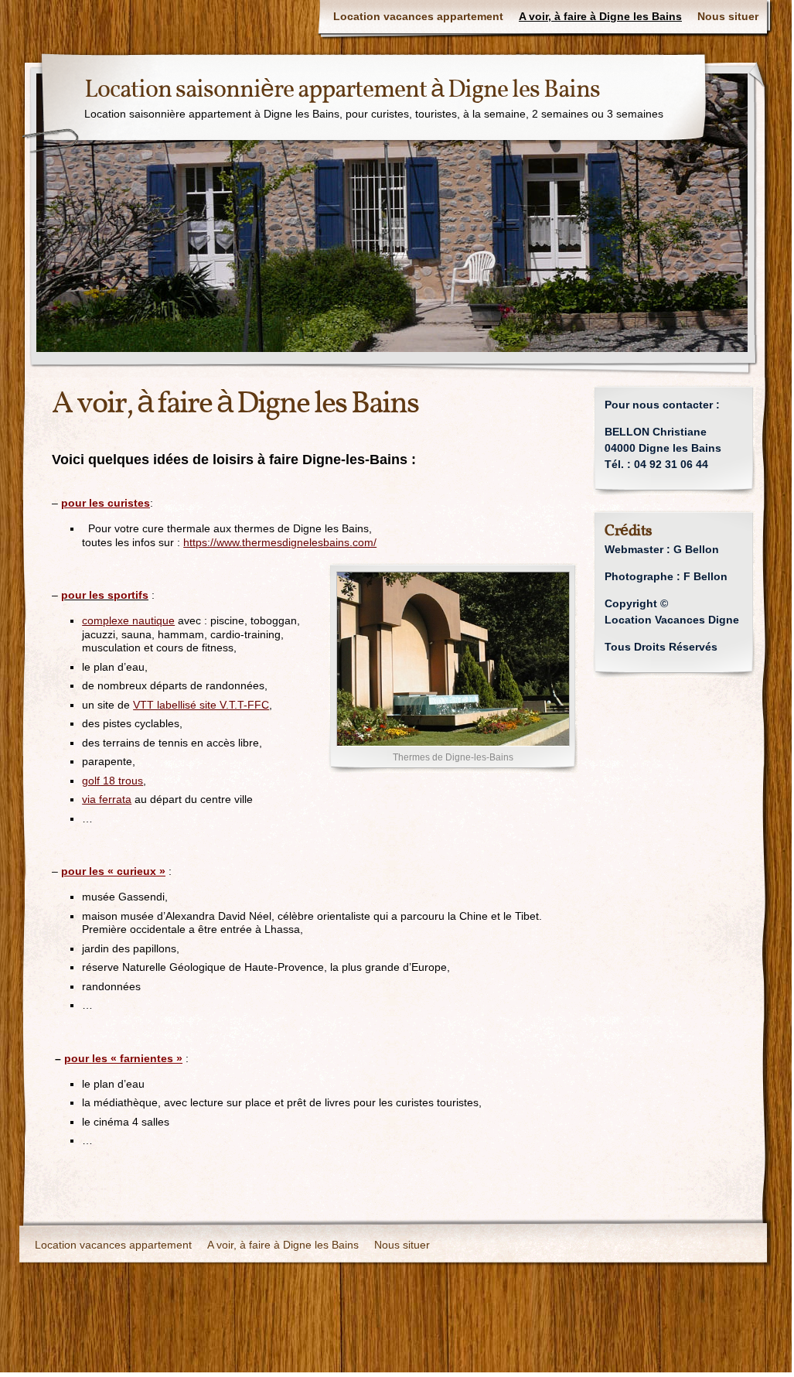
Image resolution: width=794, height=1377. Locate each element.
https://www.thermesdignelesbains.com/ (280, 542)
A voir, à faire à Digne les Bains (600, 16)
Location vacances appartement (418, 16)
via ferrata (106, 799)
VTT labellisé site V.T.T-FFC (201, 705)
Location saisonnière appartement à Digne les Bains (342, 90)
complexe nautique (128, 620)
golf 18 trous (112, 780)
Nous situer (727, 16)
